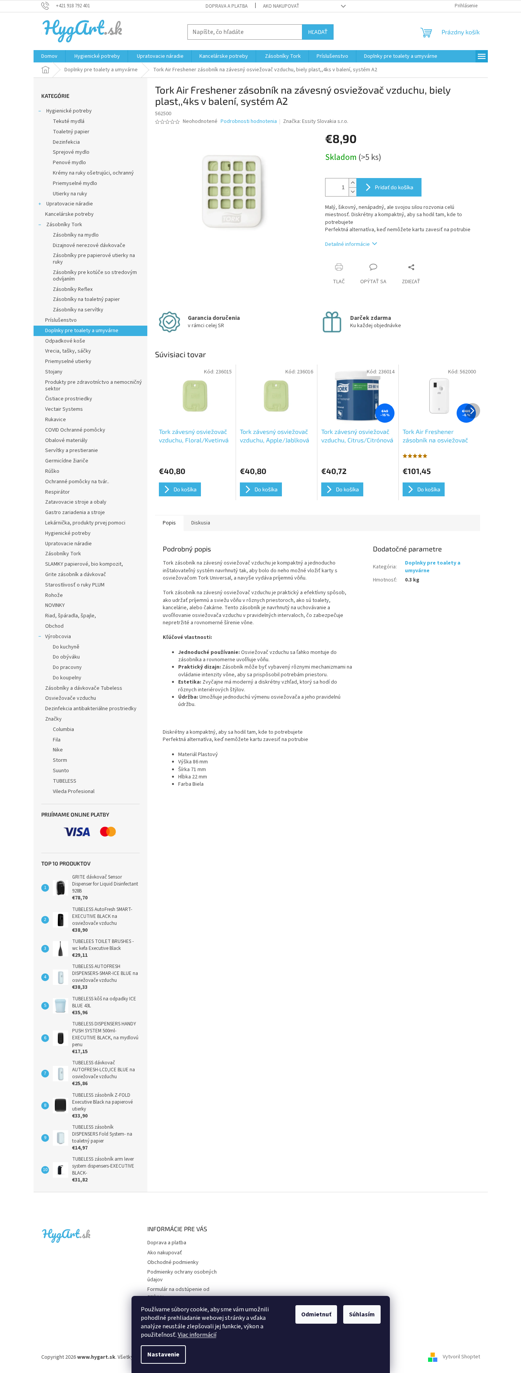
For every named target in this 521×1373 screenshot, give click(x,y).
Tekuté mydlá (68, 121)
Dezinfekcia (66, 142)
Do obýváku (66, 657)
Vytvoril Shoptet (461, 1357)
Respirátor (57, 492)
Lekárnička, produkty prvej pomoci (85, 523)
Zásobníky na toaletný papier (86, 299)
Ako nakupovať (281, 6)
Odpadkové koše (65, 341)
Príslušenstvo (61, 320)
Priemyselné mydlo (75, 183)
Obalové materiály (66, 440)
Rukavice (55, 419)
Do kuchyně (66, 647)
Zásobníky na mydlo (76, 235)
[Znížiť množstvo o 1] (352, 191)
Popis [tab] (169, 523)
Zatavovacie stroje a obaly (75, 502)
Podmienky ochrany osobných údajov (182, 1275)
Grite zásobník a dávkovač (75, 574)
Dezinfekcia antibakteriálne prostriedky (91, 709)
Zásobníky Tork (63, 225)
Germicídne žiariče (66, 461)
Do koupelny (67, 678)
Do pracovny (67, 667)
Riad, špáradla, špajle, (70, 616)
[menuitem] (49, 56)
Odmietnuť (316, 1314)
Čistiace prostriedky (68, 399)
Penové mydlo (69, 162)
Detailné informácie (347, 244)
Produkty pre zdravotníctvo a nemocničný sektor (93, 385)
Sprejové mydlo (71, 152)
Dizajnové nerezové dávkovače (89, 245)
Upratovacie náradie (69, 204)
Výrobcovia (58, 636)
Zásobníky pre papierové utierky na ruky (94, 259)
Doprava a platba (227, 6)
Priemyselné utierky (68, 361)
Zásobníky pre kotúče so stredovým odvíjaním (95, 276)
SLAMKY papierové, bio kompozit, (84, 564)
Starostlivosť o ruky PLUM (75, 585)
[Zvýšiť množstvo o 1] (352, 182)
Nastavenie (163, 1354)
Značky (53, 719)
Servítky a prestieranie (71, 450)
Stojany (53, 372)
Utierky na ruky (70, 194)
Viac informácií (197, 1335)
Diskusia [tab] (200, 523)
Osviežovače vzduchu (70, 698)
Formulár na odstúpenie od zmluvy (178, 1293)
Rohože (54, 595)
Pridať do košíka (394, 187)
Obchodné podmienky (173, 1262)
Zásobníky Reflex (73, 289)
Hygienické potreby (68, 111)
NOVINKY (55, 605)
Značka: (315, 121)
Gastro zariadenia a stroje (75, 512)
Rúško (52, 471)
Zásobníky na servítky (78, 310)
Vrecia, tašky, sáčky (68, 351)
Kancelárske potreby (69, 214)
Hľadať (317, 32)
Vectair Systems (64, 409)
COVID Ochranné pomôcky (75, 430)
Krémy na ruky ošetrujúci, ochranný (93, 173)
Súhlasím (362, 1314)
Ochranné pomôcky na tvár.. (77, 482)
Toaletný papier (71, 132)
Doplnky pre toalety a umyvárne (81, 330)
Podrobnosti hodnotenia (249, 121)
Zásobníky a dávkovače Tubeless (83, 688)
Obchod (54, 626)
